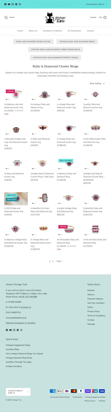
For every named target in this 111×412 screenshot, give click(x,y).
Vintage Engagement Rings (18, 345)
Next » (59, 261)
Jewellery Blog (12, 349)
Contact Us (26, 307)
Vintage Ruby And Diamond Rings (77, 41)
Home (20, 30)
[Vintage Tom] (55, 17)
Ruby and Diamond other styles (33, 41)
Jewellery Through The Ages (19, 362)
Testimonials (77, 397)
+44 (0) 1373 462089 (27, 296)
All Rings (102, 401)
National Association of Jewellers (21, 323)
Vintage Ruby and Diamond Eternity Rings (55, 57)
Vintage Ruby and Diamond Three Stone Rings (55, 49)
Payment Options (95, 298)
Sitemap (91, 324)
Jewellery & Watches (52, 30)
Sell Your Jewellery (95, 303)
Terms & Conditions (96, 315)
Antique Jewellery (14, 366)
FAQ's (90, 307)
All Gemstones (74, 30)
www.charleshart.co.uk (16, 317)
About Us (33, 30)
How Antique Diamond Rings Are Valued (24, 353)
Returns (91, 294)
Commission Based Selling (59, 397)
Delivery (91, 290)
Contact (90, 30)
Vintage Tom (16, 400)
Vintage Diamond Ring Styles (19, 357)
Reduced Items (90, 401)
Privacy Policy (93, 311)
